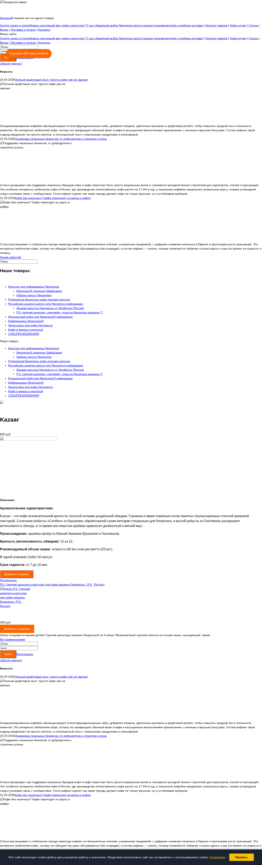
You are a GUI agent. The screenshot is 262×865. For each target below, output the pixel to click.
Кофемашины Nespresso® (26, 321)
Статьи (254, 25)
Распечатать (8, 580)
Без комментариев (12, 639)
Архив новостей (10, 257)
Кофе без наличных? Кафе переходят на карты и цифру (53, 198)
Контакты (44, 29)
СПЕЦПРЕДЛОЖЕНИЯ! (23, 334)
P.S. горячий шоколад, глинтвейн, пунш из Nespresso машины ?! (59, 312)
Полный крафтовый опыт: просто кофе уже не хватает (51, 79)
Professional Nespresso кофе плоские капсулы (39, 299)
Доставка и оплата (23, 29)
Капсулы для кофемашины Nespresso (33, 286)
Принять (241, 857)
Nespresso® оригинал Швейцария (39, 291)
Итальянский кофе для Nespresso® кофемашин (40, 316)
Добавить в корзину (17, 628)
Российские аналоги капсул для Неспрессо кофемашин (45, 303)
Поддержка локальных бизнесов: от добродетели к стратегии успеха (61, 138)
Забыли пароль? (11, 63)
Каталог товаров (216, 25)
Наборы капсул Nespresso (34, 295)
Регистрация (24, 654)
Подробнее (217, 857)
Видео (4, 29)
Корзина (5, 18)
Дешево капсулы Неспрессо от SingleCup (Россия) (50, 308)
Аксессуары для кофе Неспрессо (30, 325)
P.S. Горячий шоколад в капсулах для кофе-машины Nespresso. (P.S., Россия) (52, 584)
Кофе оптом (238, 25)
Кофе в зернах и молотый (25, 329)
